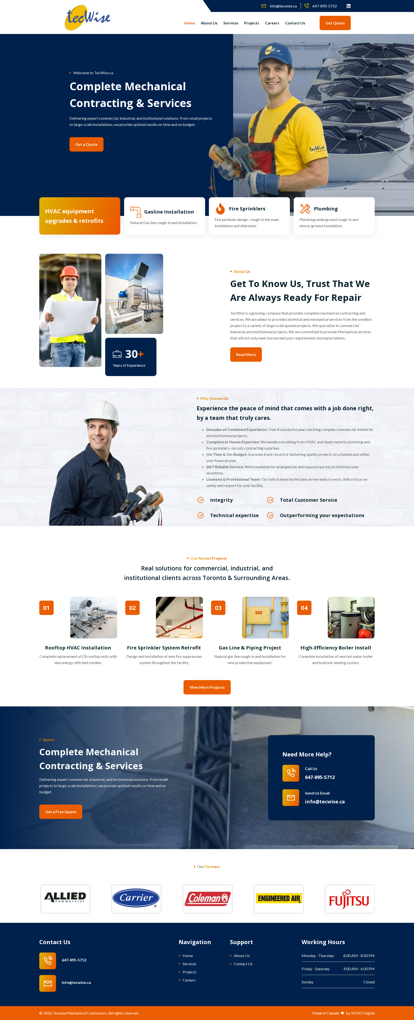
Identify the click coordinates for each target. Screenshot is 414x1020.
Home (189, 23)
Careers (272, 23)
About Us (209, 23)
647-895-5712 (74, 960)
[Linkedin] (348, 6)
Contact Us (295, 23)
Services (230, 23)
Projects (251, 23)
